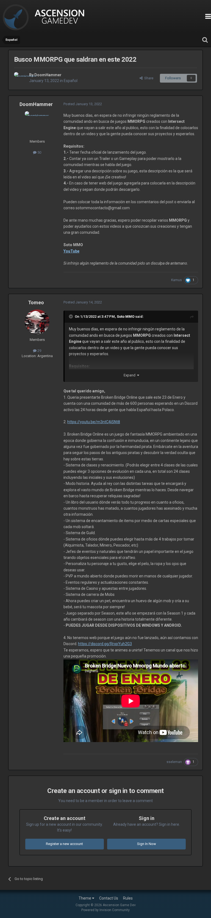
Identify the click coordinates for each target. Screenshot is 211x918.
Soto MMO (125, 316)
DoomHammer (48, 75)
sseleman (174, 762)
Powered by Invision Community (105, 910)
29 (39, 351)
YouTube (71, 251)
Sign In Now (146, 844)
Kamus (176, 280)
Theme (85, 898)
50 (39, 152)
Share (148, 78)
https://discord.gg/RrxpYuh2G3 (105, 644)
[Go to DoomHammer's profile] (20, 78)
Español (70, 80)
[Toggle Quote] (71, 316)
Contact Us (108, 898)
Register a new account (64, 844)
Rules (128, 898)
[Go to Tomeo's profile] (37, 321)
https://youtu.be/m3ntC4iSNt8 (93, 422)
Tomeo (36, 302)
